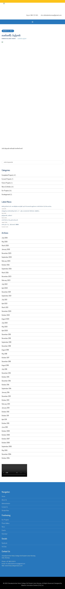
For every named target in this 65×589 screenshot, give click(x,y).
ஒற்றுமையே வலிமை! (7, 215)
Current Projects (6, 179)
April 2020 (5, 330)
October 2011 (5, 415)
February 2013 (6, 404)
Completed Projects (7, 175)
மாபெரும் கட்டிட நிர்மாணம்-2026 (10, 224)
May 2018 (4, 354)
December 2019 (6, 334)
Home (3, 496)
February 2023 (6, 280)
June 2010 (5, 427)
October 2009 (6, 431)
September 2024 (7, 269)
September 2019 (6, 342)
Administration (6, 503)
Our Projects (5, 190)
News (3, 527)
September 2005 (7, 446)
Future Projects (6, 183)
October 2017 (5, 357)
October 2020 (6, 315)
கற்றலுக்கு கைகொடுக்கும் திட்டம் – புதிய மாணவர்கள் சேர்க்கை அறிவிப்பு (20, 211)
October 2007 (6, 439)
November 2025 (6, 253)
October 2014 (5, 385)
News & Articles (6, 187)
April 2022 (5, 288)
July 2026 (5, 238)
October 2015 (5, 377)
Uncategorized (6, 194)
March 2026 (5, 245)
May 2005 (4, 450)
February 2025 (6, 261)
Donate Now (5, 510)
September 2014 (6, 388)
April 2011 (4, 419)
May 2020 (4, 327)
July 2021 (4, 300)
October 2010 (5, 423)
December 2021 (6, 292)
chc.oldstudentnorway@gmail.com (15, 563)
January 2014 (5, 392)
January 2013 (5, 408)
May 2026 (4, 242)
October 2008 (6, 435)
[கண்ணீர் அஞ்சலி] (32, 93)
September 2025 (7, 257)
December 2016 (6, 361)
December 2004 (6, 454)
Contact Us (5, 507)
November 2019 (6, 338)
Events (4, 530)
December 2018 (6, 346)
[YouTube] (34, 581)
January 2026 (6, 249)
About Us (4, 500)
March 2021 (5, 307)
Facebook (4, 543)
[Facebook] (31, 581)
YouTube (4, 546)
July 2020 (5, 323)
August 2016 (5, 365)
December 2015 (6, 373)
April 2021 (4, 303)
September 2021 (6, 296)
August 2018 (5, 350)
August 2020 (5, 319)
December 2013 (6, 396)
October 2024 (5, 265)
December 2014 (6, 381)
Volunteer (4, 534)
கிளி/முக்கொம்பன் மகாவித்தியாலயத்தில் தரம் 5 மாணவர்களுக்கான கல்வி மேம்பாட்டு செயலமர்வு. (27, 206)
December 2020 (6, 311)
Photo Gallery (5, 523)
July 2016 (4, 369)
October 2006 (6, 442)
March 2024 (5, 272)
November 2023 (6, 276)
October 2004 (6, 458)
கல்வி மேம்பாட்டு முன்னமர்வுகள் (10, 220)
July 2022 (5, 284)
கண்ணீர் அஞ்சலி (22, 38)
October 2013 (5, 400)
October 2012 (5, 412)
